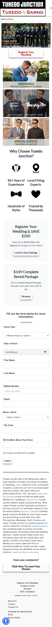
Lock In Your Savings (26, 252)
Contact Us (13, 607)
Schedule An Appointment (20, 611)
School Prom (32, 499)
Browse (26, 296)
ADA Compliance (27, 591)
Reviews (27, 588)
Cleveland (34, 511)
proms (18, 484)
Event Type (9, 326)
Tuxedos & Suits (27, 586)
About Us (12, 601)
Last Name (9, 373)
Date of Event (10, 343)
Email (6, 399)
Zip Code (8, 425)
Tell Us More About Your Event (18, 439)
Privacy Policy (14, 617)
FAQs (10, 614)
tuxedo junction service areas (25, 552)
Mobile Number (11, 386)
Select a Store (9, 412)
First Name (9, 360)
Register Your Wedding (27, 583)
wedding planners (40, 526)
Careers (11, 604)
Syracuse (25, 511)
